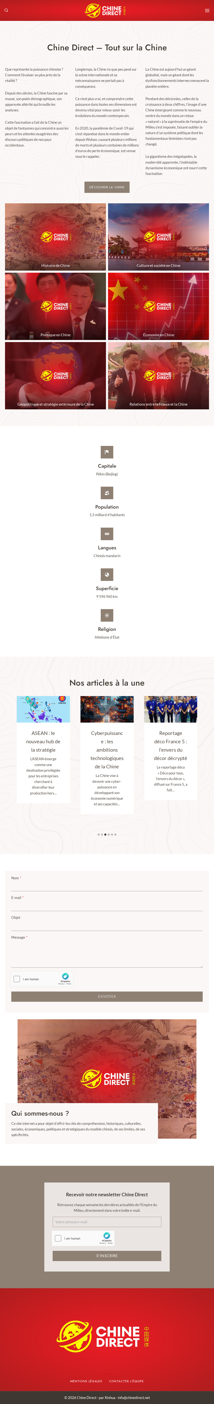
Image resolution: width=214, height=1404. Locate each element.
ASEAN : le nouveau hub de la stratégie (43, 741)
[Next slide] (193, 1079)
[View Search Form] (6, 10)
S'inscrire (107, 1256)
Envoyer (107, 996)
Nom (16, 878)
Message (19, 937)
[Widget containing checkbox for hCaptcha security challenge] (41, 979)
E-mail (17, 897)
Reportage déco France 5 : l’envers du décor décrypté (170, 745)
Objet (15, 917)
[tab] (99, 835)
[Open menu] (207, 10)
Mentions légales (86, 1381)
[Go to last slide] (21, 1079)
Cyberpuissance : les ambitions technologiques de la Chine (107, 749)
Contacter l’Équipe (126, 1381)
